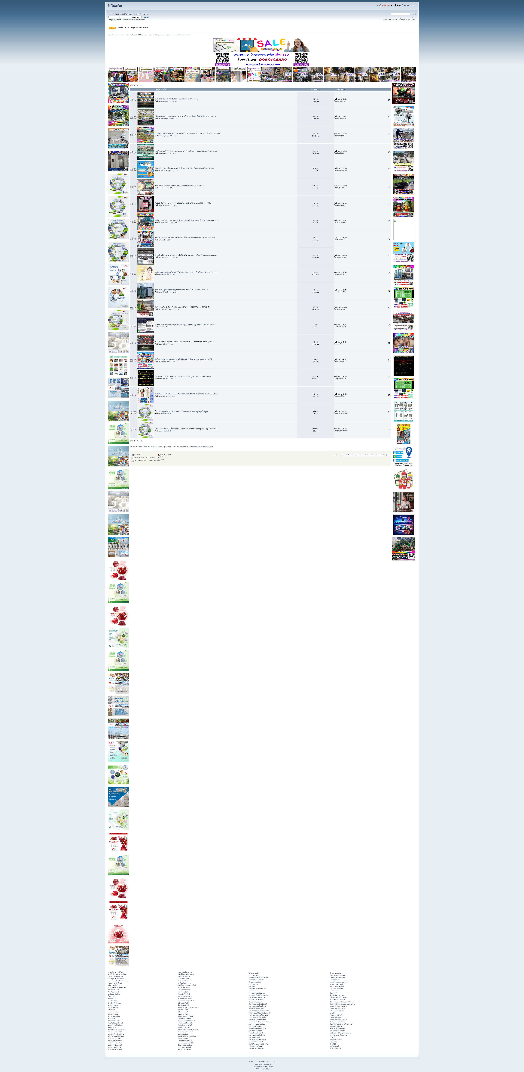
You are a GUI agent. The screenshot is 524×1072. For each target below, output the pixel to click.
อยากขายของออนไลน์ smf (257, 993)
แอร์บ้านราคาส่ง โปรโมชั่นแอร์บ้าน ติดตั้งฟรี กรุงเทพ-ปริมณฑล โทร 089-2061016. (185, 238)
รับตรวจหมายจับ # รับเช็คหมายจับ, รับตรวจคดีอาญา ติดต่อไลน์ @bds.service (183, 377)
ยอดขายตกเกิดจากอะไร (337, 1008)
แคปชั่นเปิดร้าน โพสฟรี (256, 1042)
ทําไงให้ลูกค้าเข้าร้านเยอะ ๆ (186, 974)
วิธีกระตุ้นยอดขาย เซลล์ (337, 975)
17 (175, 379)
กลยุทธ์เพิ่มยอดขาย (184, 976)
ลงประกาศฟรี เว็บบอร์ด (185, 1023)
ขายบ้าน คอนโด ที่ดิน (115, 1032)
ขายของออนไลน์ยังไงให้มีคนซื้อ (258, 977)
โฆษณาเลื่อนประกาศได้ (185, 1032)
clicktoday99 (164, 118)
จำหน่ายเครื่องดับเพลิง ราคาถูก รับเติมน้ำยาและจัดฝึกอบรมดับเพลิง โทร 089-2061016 (186, 394)
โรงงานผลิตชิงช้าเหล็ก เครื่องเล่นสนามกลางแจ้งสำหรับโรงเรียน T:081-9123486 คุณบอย (187, 134)
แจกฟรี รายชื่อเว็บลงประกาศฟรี (188, 1007)
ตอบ (313, 89)
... (139, 85)
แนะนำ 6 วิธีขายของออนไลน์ (187, 1036)
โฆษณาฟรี (111, 996)
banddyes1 (163, 136)
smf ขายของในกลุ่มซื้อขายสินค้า (259, 1015)
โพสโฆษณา (112, 1009)
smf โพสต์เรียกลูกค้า (255, 1031)
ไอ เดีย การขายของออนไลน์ (257, 999)
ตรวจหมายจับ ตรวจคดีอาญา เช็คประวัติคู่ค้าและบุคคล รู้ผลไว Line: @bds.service (184, 325)
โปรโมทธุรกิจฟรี (183, 1003)
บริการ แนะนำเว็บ (114, 1016)
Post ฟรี (332, 1037)
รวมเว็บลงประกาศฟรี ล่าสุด (117, 987)
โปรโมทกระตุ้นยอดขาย (337, 1022)
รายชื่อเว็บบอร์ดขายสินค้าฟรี (187, 1021)
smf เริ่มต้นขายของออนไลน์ (257, 997)
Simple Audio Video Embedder (263, 1066)
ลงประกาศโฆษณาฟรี (115, 1045)
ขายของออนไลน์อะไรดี (337, 984)
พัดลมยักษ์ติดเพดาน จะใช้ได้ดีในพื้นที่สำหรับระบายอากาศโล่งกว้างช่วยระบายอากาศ (186, 255)
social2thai (163, 396)
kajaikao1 (163, 153)
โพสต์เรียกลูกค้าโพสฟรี (256, 1033)
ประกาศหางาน (113, 1014)
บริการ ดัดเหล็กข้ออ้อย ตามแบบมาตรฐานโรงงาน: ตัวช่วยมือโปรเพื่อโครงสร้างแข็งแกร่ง (187, 116)
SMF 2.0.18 (252, 1062)
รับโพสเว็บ (115, 6)
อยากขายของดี (253, 975)
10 (174, 188)
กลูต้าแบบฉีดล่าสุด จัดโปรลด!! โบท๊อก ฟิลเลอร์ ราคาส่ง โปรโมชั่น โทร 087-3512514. (186, 272)
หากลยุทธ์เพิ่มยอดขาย (185, 972)
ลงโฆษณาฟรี (334, 1046)
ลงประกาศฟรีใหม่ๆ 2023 (186, 1001)
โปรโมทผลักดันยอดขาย (337, 999)
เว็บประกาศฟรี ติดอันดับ (116, 1036)
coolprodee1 (164, 222)
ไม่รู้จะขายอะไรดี (254, 973)
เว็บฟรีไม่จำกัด (112, 1001)
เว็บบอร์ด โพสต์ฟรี (184, 994)
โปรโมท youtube (183, 1012)
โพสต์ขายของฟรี (113, 992)
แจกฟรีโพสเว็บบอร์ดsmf (185, 1016)
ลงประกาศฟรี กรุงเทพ (115, 1041)
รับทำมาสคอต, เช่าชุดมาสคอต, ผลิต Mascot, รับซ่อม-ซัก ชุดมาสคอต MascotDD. (184, 359)
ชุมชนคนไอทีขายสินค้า (185, 998)
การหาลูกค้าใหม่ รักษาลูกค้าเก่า (118, 981)
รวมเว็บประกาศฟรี (114, 990)
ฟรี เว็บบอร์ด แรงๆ (184, 1027)
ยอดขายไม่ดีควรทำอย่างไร (338, 1006)
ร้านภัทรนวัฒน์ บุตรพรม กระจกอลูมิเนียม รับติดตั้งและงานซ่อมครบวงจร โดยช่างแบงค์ (186, 151)
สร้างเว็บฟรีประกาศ (184, 1049)
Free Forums (267, 1064)
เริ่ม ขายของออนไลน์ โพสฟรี (258, 1004)
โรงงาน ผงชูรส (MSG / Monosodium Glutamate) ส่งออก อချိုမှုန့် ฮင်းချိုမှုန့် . (182, 411)
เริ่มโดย (165, 89)
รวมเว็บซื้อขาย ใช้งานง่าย (116, 1023)
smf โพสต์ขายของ (254, 1037)
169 (141, 85)
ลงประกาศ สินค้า (183, 992)
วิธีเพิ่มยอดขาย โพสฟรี (256, 1046)
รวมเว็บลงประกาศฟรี (115, 1049)
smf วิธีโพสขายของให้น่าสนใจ (258, 1044)
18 (174, 136)
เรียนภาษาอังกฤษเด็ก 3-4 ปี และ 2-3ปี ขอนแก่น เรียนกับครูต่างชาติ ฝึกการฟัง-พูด (184, 168)
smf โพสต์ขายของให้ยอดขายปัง (259, 1011)
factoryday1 (164, 205)
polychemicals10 (165, 413)
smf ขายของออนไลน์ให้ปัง (257, 1035)
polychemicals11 (165, 431)
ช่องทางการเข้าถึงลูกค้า (115, 983)
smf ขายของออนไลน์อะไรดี (257, 988)
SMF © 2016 (262, 1062)
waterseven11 (164, 257)
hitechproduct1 (165, 309)
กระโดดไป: (337, 455)
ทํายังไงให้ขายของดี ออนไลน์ (117, 974)
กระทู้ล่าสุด (339, 89)
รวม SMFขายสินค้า (184, 987)
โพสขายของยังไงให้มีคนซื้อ (257, 1017)
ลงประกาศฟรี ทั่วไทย (115, 1043)
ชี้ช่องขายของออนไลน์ (185, 1045)
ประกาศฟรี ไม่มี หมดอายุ (116, 1034)
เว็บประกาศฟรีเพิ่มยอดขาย (338, 1035)
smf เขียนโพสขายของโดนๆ (257, 1039)
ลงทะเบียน (145, 14)
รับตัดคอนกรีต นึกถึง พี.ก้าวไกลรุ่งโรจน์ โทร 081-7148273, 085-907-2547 (182, 307)
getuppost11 (164, 101)
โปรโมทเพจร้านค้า (336, 1048)
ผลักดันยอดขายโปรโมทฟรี (338, 997)
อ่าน (318, 89)
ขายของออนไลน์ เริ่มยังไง (186, 1043)
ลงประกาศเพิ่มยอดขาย (337, 1028)
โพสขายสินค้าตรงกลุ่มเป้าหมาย (188, 1029)
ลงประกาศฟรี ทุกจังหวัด (115, 1025)
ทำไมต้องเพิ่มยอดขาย (337, 1011)
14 (175, 118)
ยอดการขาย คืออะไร (336, 1015)
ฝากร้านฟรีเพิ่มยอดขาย (337, 1031)
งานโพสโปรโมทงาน (184, 983)
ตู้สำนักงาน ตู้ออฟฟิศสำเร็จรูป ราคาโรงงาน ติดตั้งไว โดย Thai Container (181, 290)
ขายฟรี (332, 1013)
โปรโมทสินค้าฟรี (183, 1005)
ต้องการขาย (112, 1027)
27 (177, 309)
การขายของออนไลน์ (184, 1047)
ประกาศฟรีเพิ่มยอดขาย (337, 1026)
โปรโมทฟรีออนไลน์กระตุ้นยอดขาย (341, 1024)
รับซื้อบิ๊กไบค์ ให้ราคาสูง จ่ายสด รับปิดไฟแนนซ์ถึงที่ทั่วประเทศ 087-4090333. (183, 203)
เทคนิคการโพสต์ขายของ (256, 1008)
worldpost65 (164, 292)
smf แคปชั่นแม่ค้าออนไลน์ (257, 1024)
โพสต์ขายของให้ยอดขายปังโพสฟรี (259, 1013)
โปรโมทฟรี (333, 993)
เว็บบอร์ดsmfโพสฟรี (184, 1018)
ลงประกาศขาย (113, 1005)
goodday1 (163, 361)
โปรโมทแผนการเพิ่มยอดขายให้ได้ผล (341, 1002)
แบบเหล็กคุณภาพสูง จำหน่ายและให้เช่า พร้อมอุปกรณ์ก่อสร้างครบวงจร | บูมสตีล (184, 342)
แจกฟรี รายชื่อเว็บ (183, 1014)
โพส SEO (333, 1044)
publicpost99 (164, 327)
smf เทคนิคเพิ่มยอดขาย (256, 1048)
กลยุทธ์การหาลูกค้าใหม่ (115, 972)
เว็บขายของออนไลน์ (255, 1002)
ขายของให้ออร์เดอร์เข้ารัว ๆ (257, 1028)
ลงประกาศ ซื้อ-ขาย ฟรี (185, 996)
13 (173, 153)
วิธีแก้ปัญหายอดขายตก (337, 977)
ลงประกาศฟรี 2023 (114, 1047)
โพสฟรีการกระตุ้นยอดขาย (338, 1019)
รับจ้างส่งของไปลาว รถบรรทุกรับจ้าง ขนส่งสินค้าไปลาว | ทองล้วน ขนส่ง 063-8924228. (187, 220)
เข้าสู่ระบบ (135, 14)
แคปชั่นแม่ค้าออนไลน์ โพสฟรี (258, 1026)
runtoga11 (163, 274)
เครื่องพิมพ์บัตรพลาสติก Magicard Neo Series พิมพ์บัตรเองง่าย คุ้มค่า (180, 186)
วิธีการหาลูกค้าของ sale (115, 976)
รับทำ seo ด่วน (253, 984)
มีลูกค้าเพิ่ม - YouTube (337, 995)
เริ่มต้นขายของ (334, 980)
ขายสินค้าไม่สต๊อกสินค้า (256, 980)
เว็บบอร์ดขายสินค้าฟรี (185, 1025)
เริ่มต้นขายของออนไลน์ (185, 1041)
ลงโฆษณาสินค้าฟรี (114, 994)
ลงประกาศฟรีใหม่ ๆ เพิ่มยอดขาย (340, 1033)
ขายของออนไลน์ (183, 1034)
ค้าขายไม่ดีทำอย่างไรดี (185, 981)
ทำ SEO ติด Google (114, 1003)
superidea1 (163, 188)
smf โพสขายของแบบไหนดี (257, 1019)
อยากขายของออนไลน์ (184, 1038)
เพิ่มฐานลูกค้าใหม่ (113, 985)
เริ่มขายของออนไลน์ (255, 982)
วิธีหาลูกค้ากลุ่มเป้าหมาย (116, 978)
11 (175, 101)
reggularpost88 (165, 170)
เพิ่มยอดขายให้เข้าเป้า (337, 988)
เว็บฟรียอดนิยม (113, 1007)
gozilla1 (162, 344)
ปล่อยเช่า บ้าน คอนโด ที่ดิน (116, 1029)
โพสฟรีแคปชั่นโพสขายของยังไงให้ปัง (260, 1022)
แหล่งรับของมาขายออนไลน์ (338, 982)
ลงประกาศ (111, 1018)
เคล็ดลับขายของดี (183, 978)
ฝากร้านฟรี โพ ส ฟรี (114, 1038)
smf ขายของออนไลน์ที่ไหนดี (257, 1006)
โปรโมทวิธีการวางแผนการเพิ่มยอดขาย (342, 1004)
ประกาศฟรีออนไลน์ (184, 990)
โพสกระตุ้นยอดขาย (336, 973)
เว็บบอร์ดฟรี (334, 991)
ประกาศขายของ (113, 1012)
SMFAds (257, 1064)
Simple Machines (271, 1062)
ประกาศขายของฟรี (336, 1039)
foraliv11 (163, 240)
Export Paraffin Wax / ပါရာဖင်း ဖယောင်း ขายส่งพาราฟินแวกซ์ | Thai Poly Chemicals (185, 429)
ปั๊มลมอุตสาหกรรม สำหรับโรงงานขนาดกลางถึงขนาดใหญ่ (176, 99)
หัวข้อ (158, 89)
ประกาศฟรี (111, 998)
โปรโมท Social (183, 1009)
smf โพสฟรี (252, 986)
